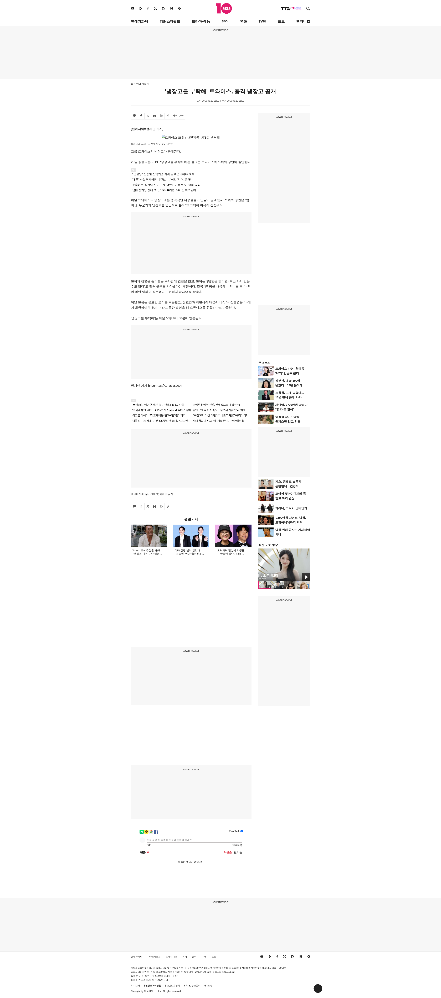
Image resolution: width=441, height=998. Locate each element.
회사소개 (135, 985)
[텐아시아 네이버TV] (140, 8)
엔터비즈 (303, 21)
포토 (281, 21)
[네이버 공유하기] (154, 116)
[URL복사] (168, 116)
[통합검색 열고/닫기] (308, 9)
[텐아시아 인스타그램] (163, 8)
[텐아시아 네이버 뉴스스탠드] (171, 8)
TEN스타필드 (170, 21)
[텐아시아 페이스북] (148, 8)
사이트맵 (208, 985)
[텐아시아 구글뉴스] (179, 8)
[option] (284, 564)
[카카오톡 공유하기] (134, 116)
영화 (243, 21)
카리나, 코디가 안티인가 (291, 508)
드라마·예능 (201, 21)
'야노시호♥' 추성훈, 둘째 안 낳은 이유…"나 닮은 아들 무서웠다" (146, 553)
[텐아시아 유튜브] (132, 8)
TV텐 (262, 21)
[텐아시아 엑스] (155, 8)
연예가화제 (139, 21)
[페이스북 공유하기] (141, 116)
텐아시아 (148, 991)
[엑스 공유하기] (147, 116)
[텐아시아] (224, 8)
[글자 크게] (174, 116)
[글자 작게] (181, 116)
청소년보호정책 (172, 985)
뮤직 (225, 21)
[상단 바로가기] (318, 988)
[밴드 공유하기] (161, 116)
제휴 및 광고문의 (191, 985)
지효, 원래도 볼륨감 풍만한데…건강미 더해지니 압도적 (288, 486)
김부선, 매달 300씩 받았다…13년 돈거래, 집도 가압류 (289, 385)
